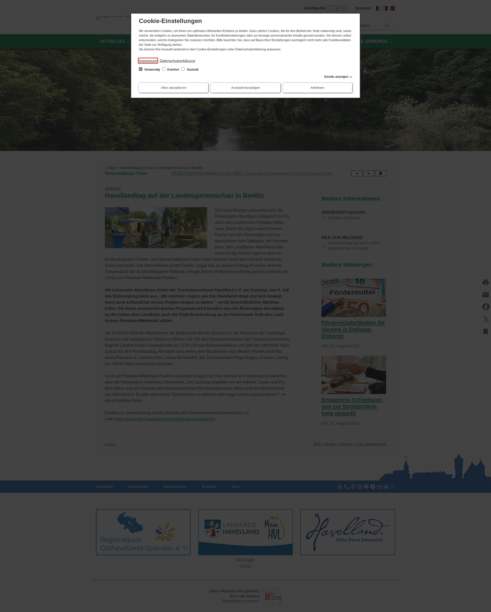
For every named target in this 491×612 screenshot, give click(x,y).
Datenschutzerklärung (177, 61)
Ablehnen (317, 88)
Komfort (173, 69)
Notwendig (152, 69)
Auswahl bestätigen (245, 88)
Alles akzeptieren (173, 88)
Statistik (192, 69)
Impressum (148, 61)
